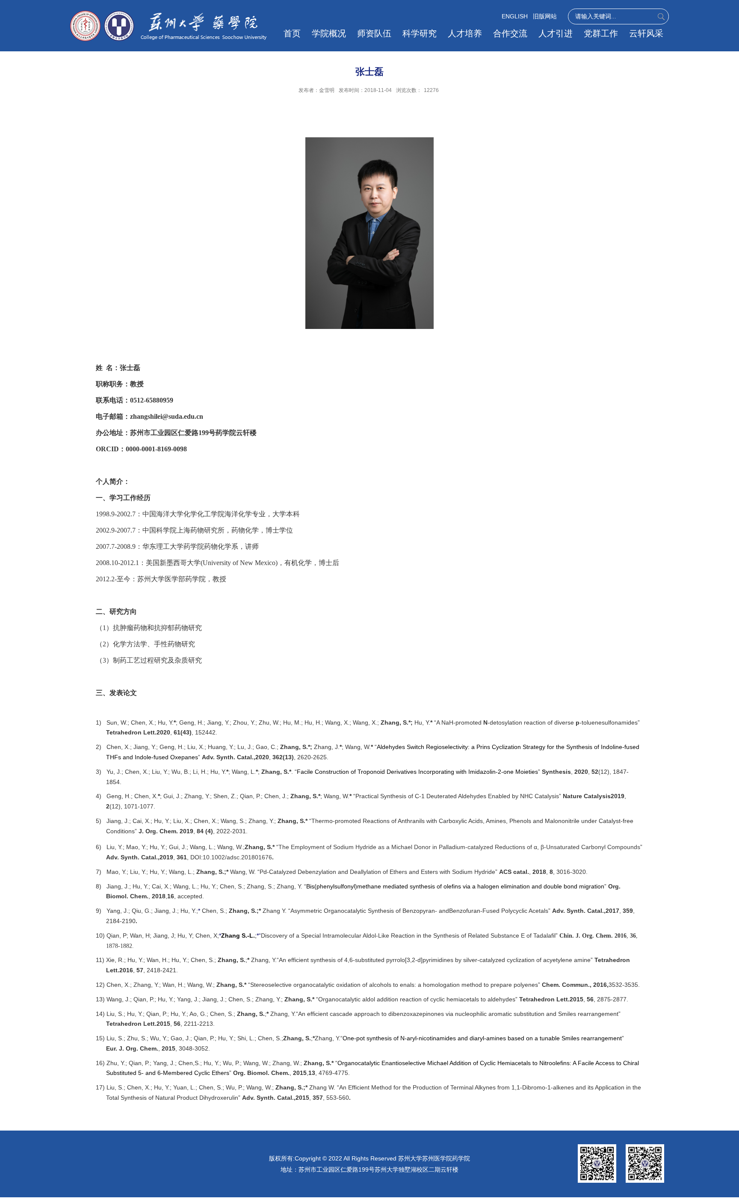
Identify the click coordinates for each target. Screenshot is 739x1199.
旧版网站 (545, 16)
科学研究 (419, 33)
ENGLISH (515, 16)
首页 (292, 33)
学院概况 (329, 33)
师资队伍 (374, 33)
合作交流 (510, 33)
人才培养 (465, 33)
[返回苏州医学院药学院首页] (168, 14)
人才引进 (555, 33)
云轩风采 (646, 33)
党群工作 (601, 33)
